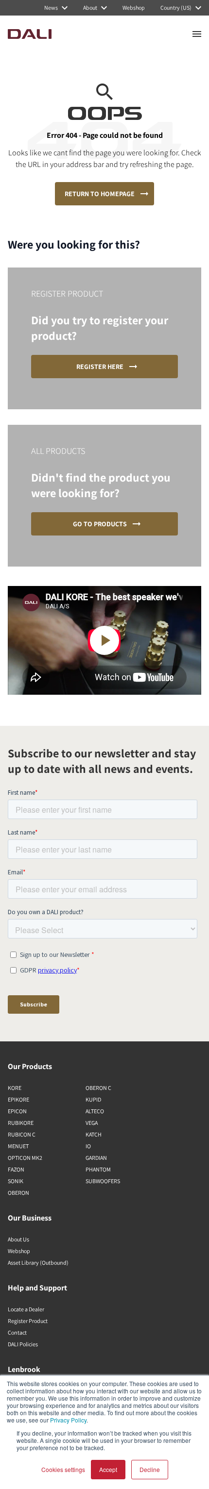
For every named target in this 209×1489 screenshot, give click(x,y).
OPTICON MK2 (25, 1157)
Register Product (28, 1320)
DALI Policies (23, 1344)
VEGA (92, 1122)
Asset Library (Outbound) (38, 1262)
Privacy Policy (68, 1420)
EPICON (17, 1111)
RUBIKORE (21, 1122)
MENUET (18, 1146)
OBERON (18, 1192)
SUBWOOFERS (103, 1181)
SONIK (15, 1181)
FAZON (16, 1169)
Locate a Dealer (26, 1309)
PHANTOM (98, 1169)
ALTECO (95, 1111)
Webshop (19, 1251)
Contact (17, 1332)
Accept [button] (108, 1469)
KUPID (93, 1099)
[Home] (30, 34)
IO (88, 1146)
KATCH (94, 1134)
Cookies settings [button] (63, 1469)
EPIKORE (18, 1099)
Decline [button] (149, 1469)
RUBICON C (21, 1134)
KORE (14, 1087)
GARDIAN (96, 1157)
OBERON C (98, 1087)
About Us (18, 1239)
